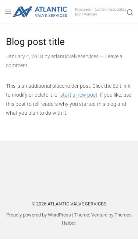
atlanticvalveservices (75, 56)
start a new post (79, 95)
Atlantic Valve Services (76, 204)
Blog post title (35, 41)
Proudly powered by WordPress (38, 215)
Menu (8, 11)
